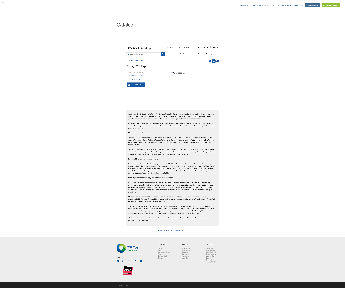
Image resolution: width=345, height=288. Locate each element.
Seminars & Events (164, 252)
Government (186, 254)
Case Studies (170, 47)
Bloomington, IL (211, 254)
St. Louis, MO (210, 248)
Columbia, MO (210, 250)
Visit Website (137, 79)
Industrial (185, 258)
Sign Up (215, 47)
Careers (160, 258)
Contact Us (186, 47)
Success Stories (163, 256)
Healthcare (185, 256)
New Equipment (212, 54)
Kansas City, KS (211, 262)
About (160, 248)
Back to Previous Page (135, 60)
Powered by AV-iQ (178, 230)
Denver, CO (209, 258)
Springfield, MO (211, 252)
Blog (159, 250)
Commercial (186, 248)
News (178, 47)
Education (185, 252)
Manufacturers (197, 54)
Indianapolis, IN (211, 256)
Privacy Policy (169, 230)
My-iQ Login (204, 47)
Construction (186, 250)
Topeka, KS (209, 260)
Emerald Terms (161, 230)
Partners (160, 254)
